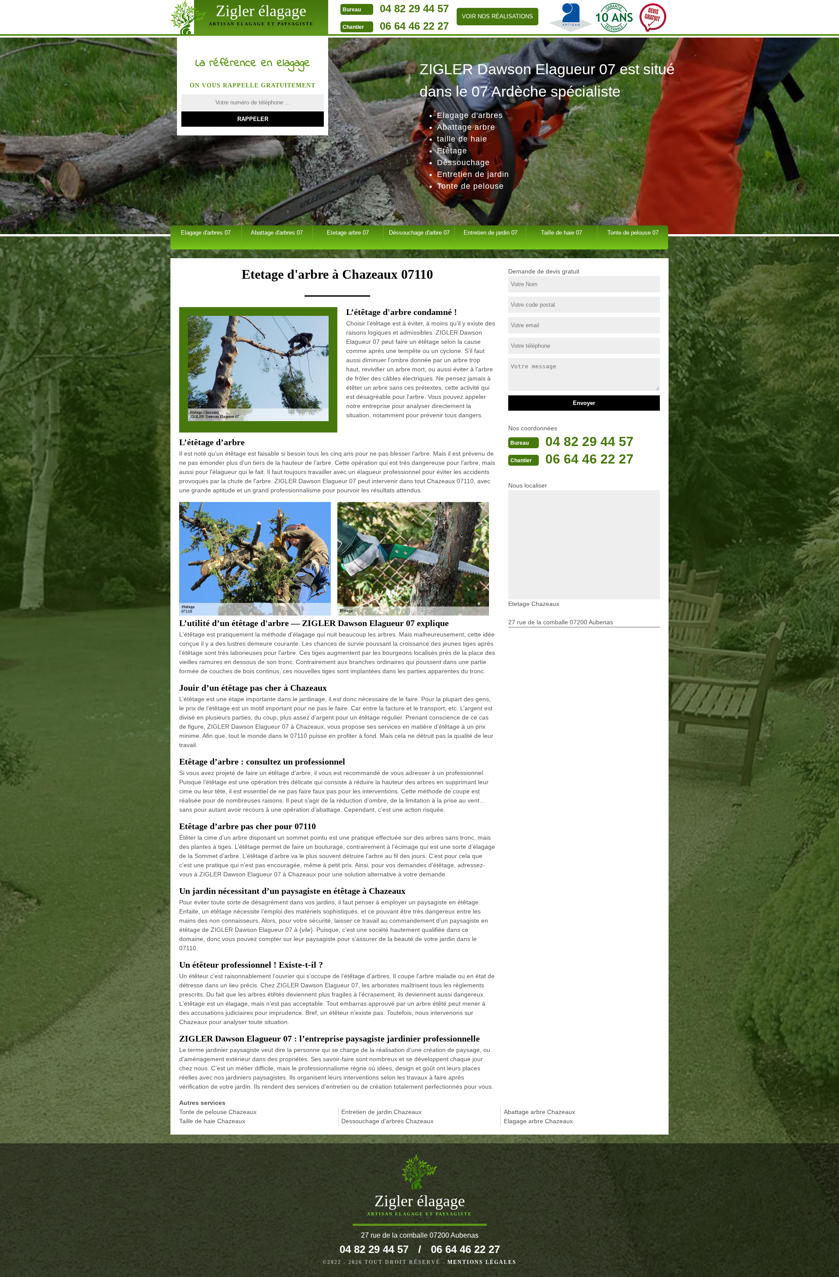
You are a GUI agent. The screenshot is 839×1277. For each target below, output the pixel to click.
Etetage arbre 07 (348, 232)
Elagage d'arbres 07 (206, 232)
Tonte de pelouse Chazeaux (218, 1111)
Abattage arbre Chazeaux (539, 1111)
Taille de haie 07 (561, 232)
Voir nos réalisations (497, 16)
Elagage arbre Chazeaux (538, 1121)
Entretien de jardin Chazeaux (381, 1111)
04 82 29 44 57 (414, 8)
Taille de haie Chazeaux (212, 1121)
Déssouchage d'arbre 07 (419, 232)
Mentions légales (482, 1262)
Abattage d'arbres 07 (277, 232)
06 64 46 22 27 (414, 26)
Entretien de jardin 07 (490, 232)
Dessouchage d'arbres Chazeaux (387, 1121)
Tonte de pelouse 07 (633, 232)
